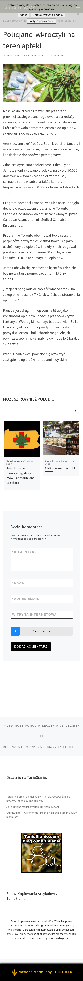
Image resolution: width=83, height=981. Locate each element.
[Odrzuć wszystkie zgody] (78, 14)
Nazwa (19, 583)
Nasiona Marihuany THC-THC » (45, 972)
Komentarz (24, 552)
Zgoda (23, 14)
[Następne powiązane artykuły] (75, 410)
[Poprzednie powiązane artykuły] (65, 410)
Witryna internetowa (34, 614)
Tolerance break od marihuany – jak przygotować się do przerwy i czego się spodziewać (38, 799)
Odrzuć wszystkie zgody (48, 14)
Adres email (25, 598)
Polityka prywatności (41, 21)
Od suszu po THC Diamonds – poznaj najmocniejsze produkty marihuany (41, 815)
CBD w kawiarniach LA (60, 468)
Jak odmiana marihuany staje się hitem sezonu (33, 807)
